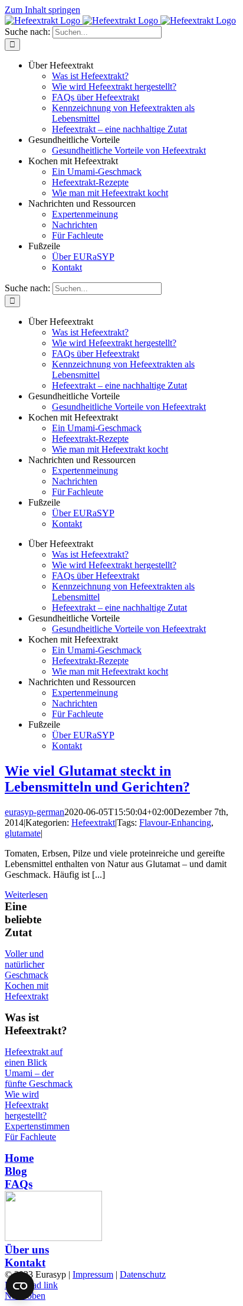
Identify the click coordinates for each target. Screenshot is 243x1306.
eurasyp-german (34, 812)
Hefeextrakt (93, 823)
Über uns (27, 1249)
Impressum (93, 1274)
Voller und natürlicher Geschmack (26, 964)
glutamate (23, 833)
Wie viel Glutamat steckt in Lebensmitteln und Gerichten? (97, 778)
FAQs (18, 1184)
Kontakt (25, 1262)
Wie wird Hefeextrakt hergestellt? (26, 1105)
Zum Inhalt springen (42, 10)
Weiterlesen (26, 895)
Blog (16, 1171)
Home (19, 1158)
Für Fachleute (30, 1137)
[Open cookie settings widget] (20, 1286)
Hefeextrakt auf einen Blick (34, 1057)
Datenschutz (143, 1274)
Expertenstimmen (37, 1126)
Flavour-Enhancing (175, 823)
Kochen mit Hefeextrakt (26, 991)
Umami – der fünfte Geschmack (39, 1078)
